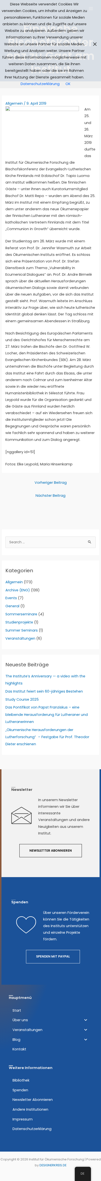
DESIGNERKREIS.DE (52, 1165)
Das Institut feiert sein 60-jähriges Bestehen (44, 691)
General (12, 606)
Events (11, 598)
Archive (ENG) (17, 590)
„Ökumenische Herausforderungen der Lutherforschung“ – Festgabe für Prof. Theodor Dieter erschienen (47, 736)
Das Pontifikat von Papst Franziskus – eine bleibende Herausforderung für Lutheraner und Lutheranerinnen (46, 714)
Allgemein (14, 103)
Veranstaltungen (20, 638)
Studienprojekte (19, 622)
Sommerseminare (21, 614)
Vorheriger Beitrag (51, 482)
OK (67, 83)
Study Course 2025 (22, 699)
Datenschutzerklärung (40, 83)
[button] (49, 1020)
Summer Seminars (21, 630)
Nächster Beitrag (50, 495)
